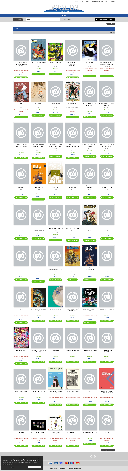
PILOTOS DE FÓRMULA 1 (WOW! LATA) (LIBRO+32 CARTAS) (21, 146)
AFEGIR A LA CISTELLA (38, 74)
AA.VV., (89, 109)
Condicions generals (95, 1)
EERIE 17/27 (72, 268)
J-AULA (89, 391)
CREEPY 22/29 (89, 227)
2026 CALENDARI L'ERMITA (72, 391)
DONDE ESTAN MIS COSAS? (90, 350)
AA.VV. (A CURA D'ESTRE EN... (38, 230)
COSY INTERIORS (106, 268)
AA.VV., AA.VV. (107, 107)
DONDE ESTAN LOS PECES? (73, 350)
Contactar (87, 1)
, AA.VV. (21, 312)
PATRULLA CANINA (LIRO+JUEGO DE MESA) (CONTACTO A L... (72, 146)
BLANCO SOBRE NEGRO (21, 391)
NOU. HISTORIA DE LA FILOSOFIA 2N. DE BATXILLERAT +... (72, 64)
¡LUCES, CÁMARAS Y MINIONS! (38, 62)
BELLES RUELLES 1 (72, 103)
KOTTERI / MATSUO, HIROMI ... (72, 107)
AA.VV (38, 189)
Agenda (64, 15)
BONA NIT (21, 227)
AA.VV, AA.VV (107, 66)
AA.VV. (21, 68)
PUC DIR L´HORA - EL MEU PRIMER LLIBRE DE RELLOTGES (89, 105)
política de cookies (7, 464)
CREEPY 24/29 (89, 62)
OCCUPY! (106, 432)
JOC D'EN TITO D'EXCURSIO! (107, 309)
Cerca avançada (67, 19)
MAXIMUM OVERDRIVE (72, 432)
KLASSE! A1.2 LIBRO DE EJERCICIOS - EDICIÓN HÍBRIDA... (21, 64)
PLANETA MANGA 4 (21, 350)
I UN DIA (21, 309)
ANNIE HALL (107, 227)
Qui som (76, 1)
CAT (102, 1)
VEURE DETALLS (72, 279)
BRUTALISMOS (38, 268)
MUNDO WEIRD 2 (55, 103)
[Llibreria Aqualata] (64, 8)
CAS (106, 1)
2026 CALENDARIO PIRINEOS (38, 432)
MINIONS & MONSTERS (55, 62)
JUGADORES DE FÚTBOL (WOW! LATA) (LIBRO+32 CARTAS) (38, 146)
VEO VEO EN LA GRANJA (38, 391)
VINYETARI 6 (21, 103)
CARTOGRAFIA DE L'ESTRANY (38, 227)
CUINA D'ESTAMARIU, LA (55, 309)
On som (81, 1)
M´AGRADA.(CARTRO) (21, 268)
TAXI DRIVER (55, 350)
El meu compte (112, 1)
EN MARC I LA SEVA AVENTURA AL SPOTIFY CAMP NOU (55, 229)
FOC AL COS (38, 103)
